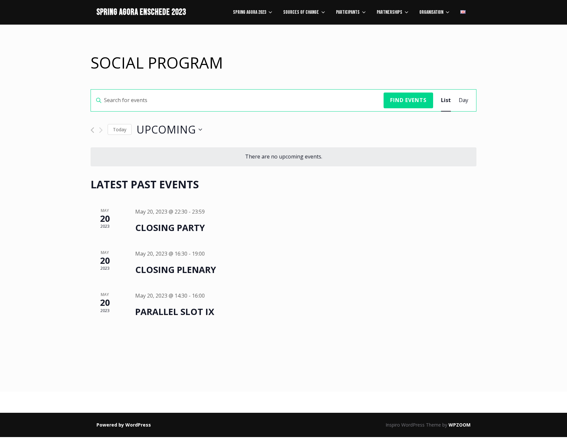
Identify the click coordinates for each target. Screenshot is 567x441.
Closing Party (170, 227)
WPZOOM (460, 425)
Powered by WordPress (123, 425)
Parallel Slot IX (174, 311)
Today (119, 129)
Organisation (431, 12)
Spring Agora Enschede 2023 (141, 12)
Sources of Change (301, 12)
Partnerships (389, 12)
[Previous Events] (92, 130)
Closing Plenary (175, 269)
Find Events (408, 100)
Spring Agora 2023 (249, 12)
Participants (348, 12)
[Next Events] (101, 130)
